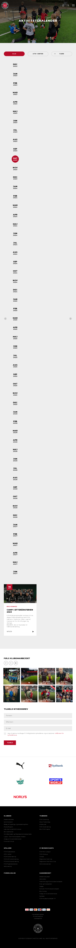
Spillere (7, 848)
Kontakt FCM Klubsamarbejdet (49, 889)
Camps (41, 856)
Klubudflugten (8, 827)
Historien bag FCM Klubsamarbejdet (50, 881)
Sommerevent (8, 822)
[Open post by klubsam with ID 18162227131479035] (64, 694)
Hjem (6, 11)
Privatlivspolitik (38, 916)
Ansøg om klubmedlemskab (12, 839)
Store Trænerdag (44, 822)
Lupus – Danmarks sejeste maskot (15, 836)
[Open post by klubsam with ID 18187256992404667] (11, 676)
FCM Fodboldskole (9, 851)
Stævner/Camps (46, 848)
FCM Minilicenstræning (11, 861)
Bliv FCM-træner (44, 829)
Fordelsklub (10, 873)
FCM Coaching (44, 819)
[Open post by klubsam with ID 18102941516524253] (46, 694)
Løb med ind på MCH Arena (12, 829)
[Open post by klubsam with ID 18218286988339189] (29, 676)
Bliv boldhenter (8, 831)
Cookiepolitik (38, 918)
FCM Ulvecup (43, 854)
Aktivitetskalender (45, 864)
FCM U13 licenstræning (11, 859)
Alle (14, 54)
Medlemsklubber (44, 876)
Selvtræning (8, 866)
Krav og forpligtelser (45, 884)
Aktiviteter (42, 879)
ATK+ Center (38, 54)
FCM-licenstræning (10, 856)
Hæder (41, 886)
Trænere (43, 816)
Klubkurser (42, 824)
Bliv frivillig (43, 891)
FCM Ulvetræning (45, 827)
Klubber (7, 816)
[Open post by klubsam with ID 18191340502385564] (64, 676)
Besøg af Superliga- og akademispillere (16, 824)
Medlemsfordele (9, 819)
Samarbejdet (45, 873)
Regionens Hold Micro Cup (47, 861)
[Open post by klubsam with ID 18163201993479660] (46, 676)
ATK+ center (8, 854)
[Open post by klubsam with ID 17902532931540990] (11, 694)
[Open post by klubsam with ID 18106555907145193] (29, 694)
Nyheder (42, 896)
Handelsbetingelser (38, 914)
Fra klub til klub (9, 841)
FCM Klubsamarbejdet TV (47, 898)
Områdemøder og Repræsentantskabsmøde (18, 834)
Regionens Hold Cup (45, 859)
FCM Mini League (44, 851)
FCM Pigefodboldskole (11, 864)
